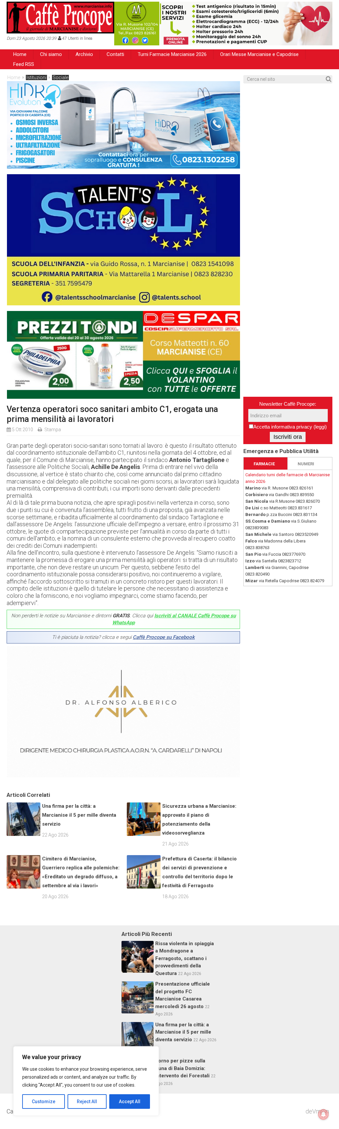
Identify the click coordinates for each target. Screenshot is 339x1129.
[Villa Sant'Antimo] (123, 303)
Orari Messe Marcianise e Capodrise (259, 54)
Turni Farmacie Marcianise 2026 (172, 54)
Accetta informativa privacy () (290, 427)
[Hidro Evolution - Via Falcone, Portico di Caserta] (123, 166)
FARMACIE (264, 463)
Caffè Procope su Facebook (164, 637)
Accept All (129, 1101)
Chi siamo (51, 54)
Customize (43, 1101)
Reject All (87, 1101)
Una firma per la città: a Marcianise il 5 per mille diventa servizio (79, 815)
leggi (320, 427)
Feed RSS (23, 64)
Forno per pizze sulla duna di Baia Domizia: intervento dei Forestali (182, 1068)
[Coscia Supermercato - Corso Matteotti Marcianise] (123, 396)
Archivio (84, 54)
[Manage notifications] (323, 1114)
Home (19, 54)
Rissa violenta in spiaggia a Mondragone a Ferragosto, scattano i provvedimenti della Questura (184, 958)
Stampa (52, 429)
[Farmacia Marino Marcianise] (223, 23)
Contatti (115, 54)
